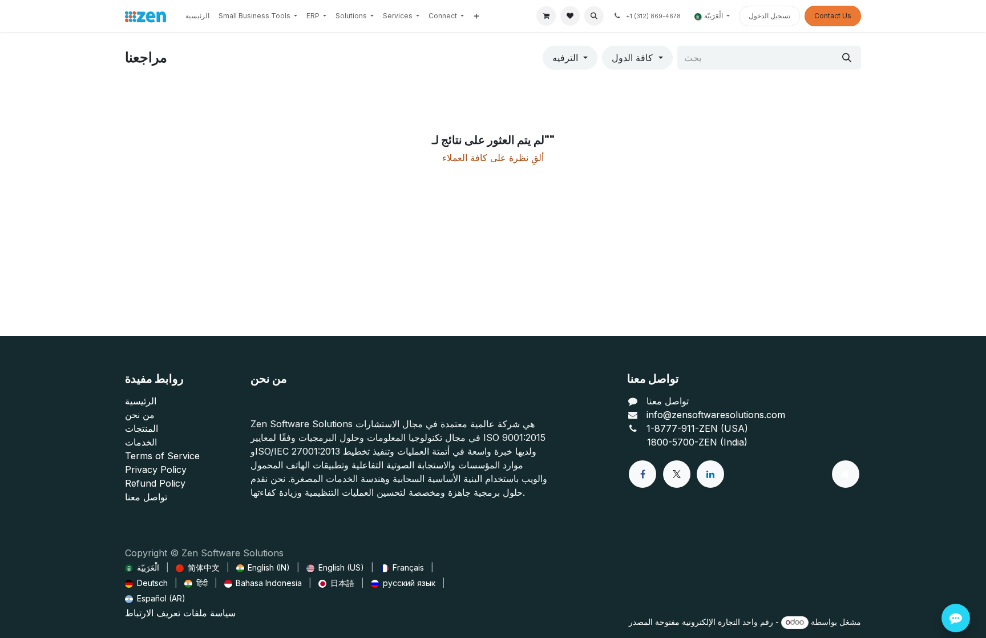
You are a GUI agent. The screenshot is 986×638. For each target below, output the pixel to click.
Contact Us (832, 15)
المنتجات (141, 428)
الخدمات (141, 442)
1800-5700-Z (675, 442)
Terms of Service (162, 456)
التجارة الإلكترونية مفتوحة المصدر (684, 622)
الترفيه (565, 57)
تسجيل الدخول (769, 15)
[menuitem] (197, 16)
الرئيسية (140, 401)
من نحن (140, 414)
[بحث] (847, 58)
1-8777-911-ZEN (683, 428)
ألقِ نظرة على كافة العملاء (493, 157)
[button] (594, 16)
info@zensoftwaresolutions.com (715, 414)
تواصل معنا (146, 497)
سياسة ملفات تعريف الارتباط (180, 613)
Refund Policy (155, 483)
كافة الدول (632, 57)
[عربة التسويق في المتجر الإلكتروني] (546, 16)
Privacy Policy (156, 469)
